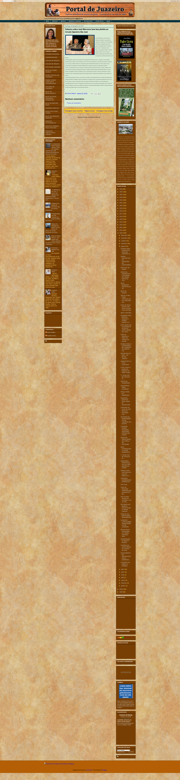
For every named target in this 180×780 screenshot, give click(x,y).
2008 (121, 592)
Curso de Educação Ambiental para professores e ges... (126, 490)
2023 (121, 197)
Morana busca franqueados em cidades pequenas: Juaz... (125, 533)
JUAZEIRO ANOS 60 (52, 108)
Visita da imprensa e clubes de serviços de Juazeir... (125, 338)
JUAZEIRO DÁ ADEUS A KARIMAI (125, 564)
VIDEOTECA (55, 21)
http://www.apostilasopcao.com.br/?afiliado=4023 (125, 724)
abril (122, 577)
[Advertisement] (124, 613)
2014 (121, 222)
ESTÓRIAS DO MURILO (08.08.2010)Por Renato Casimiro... (126, 508)
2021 (121, 203)
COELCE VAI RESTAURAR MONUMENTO (126, 515)
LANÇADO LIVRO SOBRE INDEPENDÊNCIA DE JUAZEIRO (126, 523)
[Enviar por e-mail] (94, 93)
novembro (124, 238)
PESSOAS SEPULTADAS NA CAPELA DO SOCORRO (126, 441)
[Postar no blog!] (96, 93)
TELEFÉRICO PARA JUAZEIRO (125, 387)
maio (123, 575)
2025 (121, 192)
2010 (121, 233)
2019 (121, 208)
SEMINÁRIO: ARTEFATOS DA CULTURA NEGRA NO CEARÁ (125, 464)
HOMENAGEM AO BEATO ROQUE (125, 540)
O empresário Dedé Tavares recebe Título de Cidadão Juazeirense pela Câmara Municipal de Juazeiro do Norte (52, 149)
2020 (121, 205)
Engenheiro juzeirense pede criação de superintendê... (126, 401)
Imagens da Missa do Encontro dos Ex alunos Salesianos (52, 207)
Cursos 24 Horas (126, 717)
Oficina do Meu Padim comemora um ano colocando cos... (126, 299)
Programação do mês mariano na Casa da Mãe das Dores (52, 217)
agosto (123, 246)
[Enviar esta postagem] (91, 93)
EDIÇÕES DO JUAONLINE (75, 21)
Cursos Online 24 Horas (126, 718)
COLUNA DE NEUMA (52, 64)
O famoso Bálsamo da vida (55, 249)
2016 (121, 216)
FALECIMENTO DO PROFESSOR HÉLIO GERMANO (126, 556)
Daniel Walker (71, 93)
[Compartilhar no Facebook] (98, 93)
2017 (121, 213)
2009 (121, 589)
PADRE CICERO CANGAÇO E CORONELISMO (50, 81)
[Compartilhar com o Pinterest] (100, 93)
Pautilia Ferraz (51, 335)
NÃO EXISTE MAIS (88, 21)
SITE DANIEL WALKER (52, 67)
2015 (121, 219)
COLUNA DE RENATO (52, 60)
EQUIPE (108, 21)
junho (123, 572)
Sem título (124, 484)
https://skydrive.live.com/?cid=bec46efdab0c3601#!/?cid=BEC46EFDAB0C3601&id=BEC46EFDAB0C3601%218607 (126, 704)
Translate (131, 752)
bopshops (89, 770)
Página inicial (89, 111)
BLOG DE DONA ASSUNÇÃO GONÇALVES (50, 98)
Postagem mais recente (74, 111)
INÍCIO (47, 21)
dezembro (124, 235)
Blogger (104, 770)
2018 (121, 211)
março (123, 580)
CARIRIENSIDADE (51, 57)
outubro (123, 241)
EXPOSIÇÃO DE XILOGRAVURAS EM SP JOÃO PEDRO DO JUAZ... (126, 328)
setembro (124, 243)
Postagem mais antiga (104, 111)
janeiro (123, 586)
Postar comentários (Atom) (91, 117)
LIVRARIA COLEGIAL (52, 54)
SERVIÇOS (63, 21)
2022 (121, 200)
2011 (121, 230)
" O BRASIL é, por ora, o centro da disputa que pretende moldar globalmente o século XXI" (52, 195)
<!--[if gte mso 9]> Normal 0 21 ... (125, 376)
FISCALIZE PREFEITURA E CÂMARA (50, 132)
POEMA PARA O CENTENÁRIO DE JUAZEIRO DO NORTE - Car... (126, 347)
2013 (121, 224)
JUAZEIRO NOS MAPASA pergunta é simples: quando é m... (126, 319)
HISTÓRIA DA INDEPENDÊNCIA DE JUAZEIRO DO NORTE (126, 420)
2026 (121, 189)
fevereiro (124, 583)
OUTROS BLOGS (99, 21)
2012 (121, 227)
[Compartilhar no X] (97, 93)
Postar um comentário (74, 103)
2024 (121, 194)
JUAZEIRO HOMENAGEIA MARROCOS (126, 480)
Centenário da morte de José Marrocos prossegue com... (126, 411)
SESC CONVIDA (126, 313)
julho (122, 569)
